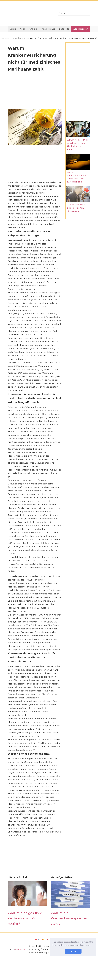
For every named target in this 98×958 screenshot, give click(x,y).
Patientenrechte (20, 38)
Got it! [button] (73, 951)
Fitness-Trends (48, 29)
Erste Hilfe (64, 29)
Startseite (5, 38)
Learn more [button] (85, 945)
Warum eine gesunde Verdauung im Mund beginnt (25, 918)
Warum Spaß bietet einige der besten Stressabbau (76, 208)
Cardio (13, 29)
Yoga (22, 29)
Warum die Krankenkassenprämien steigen (69, 918)
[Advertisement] (31, 13)
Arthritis (33, 29)
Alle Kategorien (80, 29)
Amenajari (20, 949)
